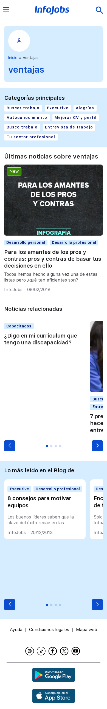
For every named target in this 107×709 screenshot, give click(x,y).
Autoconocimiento (27, 117)
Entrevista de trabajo (69, 127)
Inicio (13, 57)
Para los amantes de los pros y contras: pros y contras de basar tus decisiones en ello (52, 259)
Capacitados (18, 326)
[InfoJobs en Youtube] (76, 651)
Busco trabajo (22, 127)
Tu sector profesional (31, 137)
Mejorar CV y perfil (76, 117)
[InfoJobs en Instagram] (30, 651)
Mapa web (86, 629)
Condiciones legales (49, 629)
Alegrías (85, 108)
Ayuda (16, 629)
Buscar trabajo (23, 108)
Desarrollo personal (25, 242)
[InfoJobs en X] (65, 651)
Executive (58, 108)
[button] (9, 445)
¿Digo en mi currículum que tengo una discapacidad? (40, 339)
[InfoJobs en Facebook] (53, 651)
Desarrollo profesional (74, 242)
